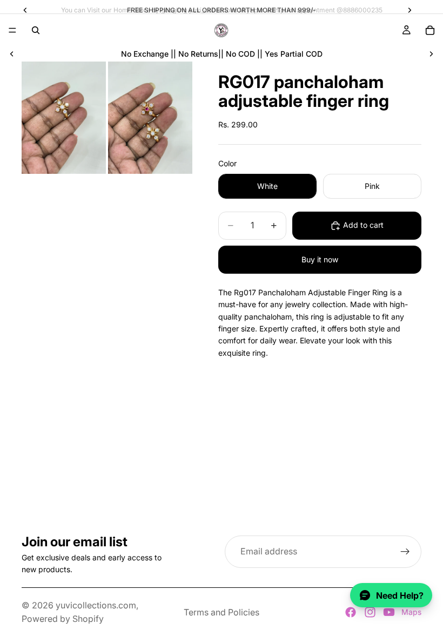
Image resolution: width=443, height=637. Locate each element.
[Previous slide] (12, 54)
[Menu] (12, 30)
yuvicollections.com (96, 605)
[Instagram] (370, 612)
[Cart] (430, 30)
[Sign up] (405, 551)
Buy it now (319, 259)
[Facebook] (350, 612)
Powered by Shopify (63, 618)
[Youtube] (388, 612)
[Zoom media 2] (150, 118)
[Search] (36, 30)
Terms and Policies (221, 612)
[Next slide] (431, 54)
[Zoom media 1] (64, 118)
